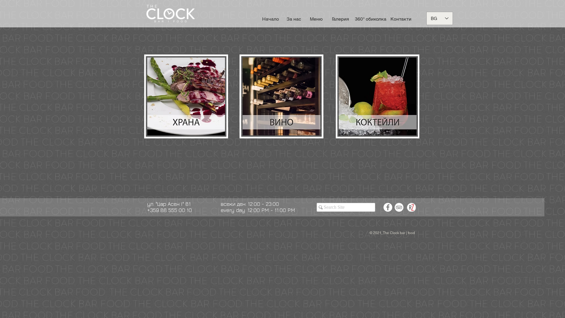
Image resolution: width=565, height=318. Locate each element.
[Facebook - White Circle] (387, 207)
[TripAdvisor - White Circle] (399, 207)
